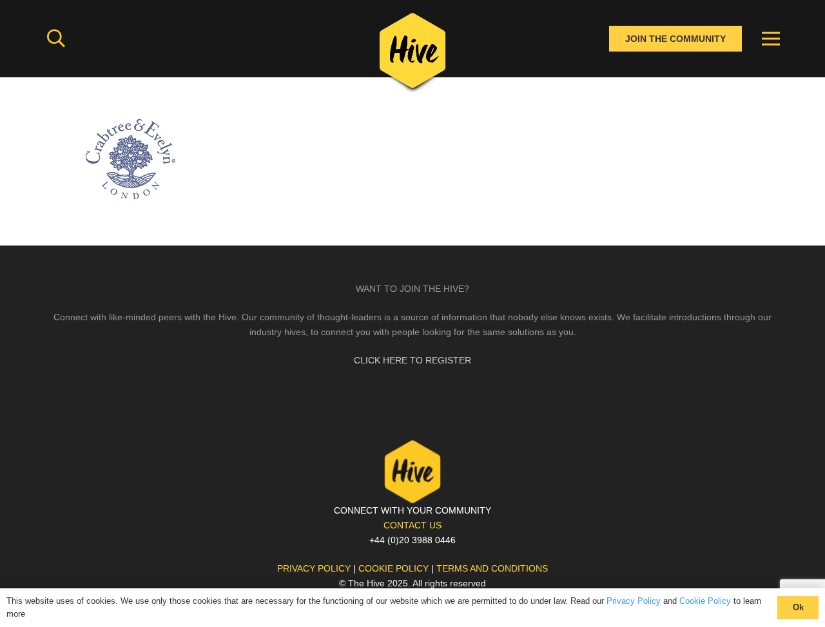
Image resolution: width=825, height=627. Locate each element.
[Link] (412, 55)
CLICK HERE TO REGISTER (412, 360)
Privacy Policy (634, 601)
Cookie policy (393, 568)
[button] (56, 38)
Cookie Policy (705, 601)
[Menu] (771, 39)
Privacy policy (314, 568)
